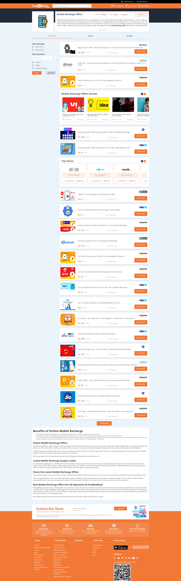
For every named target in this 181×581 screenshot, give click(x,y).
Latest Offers (39, 47)
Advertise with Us (129, 1)
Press (94, 552)
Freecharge (61, 490)
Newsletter (44, 529)
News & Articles (39, 555)
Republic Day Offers (60, 550)
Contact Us (96, 548)
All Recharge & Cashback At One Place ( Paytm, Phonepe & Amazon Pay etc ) (108, 365)
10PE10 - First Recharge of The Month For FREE (96, 194)
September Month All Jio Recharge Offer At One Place (99, 396)
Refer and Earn (39, 565)
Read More (102, 30)
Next (145, 94)
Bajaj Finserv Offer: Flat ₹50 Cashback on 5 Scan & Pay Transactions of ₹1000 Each (110, 48)
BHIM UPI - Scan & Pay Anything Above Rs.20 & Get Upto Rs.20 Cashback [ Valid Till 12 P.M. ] (112, 64)
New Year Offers (59, 548)
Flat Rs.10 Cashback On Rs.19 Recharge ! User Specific (99, 210)
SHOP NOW (141, 51)
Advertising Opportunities (42, 548)
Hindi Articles (38, 560)
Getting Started (97, 545)
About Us (37, 545)
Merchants (113, 529)
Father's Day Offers (60, 555)
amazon (37, 62)
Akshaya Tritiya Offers (60, 557)
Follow (141, 14)
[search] (89, 6)
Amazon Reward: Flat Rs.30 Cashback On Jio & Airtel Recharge (102, 225)
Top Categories (118, 6)
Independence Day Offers (62, 567)
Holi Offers (57, 562)
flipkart (37, 65)
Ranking (90, 529)
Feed (94, 555)
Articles (129, 36)
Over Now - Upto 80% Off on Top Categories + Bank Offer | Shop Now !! (106, 318)
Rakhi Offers (57, 565)
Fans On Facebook (137, 529)
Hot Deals (52, 36)
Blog (35, 552)
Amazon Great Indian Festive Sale (60, 573)
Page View (67, 529)
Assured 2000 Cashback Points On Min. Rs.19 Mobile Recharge (102, 287)
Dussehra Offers (59, 570)
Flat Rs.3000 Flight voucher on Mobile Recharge (96, 334)
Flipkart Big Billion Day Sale (62, 576)
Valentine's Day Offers (61, 552)
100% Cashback (143, 1)
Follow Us (118, 554)
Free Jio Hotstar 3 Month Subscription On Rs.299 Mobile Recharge (104, 132)
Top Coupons (132, 6)
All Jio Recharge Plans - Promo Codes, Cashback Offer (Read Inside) (104, 349)
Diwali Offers (58, 560)
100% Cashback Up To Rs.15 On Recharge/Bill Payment (99, 80)
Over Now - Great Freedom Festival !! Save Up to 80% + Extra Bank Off (105, 411)
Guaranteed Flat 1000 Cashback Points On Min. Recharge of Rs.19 (104, 148)
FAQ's (94, 550)
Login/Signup (145, 6)
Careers (36, 550)
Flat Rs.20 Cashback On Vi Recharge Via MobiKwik (97, 241)
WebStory (37, 562)
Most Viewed (39, 50)
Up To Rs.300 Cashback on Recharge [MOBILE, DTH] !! (99, 303)
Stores (90, 36)
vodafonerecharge (41, 68)
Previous (142, 94)
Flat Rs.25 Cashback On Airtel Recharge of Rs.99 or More (100, 272)
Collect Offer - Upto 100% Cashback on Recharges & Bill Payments (104, 380)
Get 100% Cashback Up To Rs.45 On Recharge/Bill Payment (101, 256)
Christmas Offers (59, 545)
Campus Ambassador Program (41, 568)
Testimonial (37, 557)
